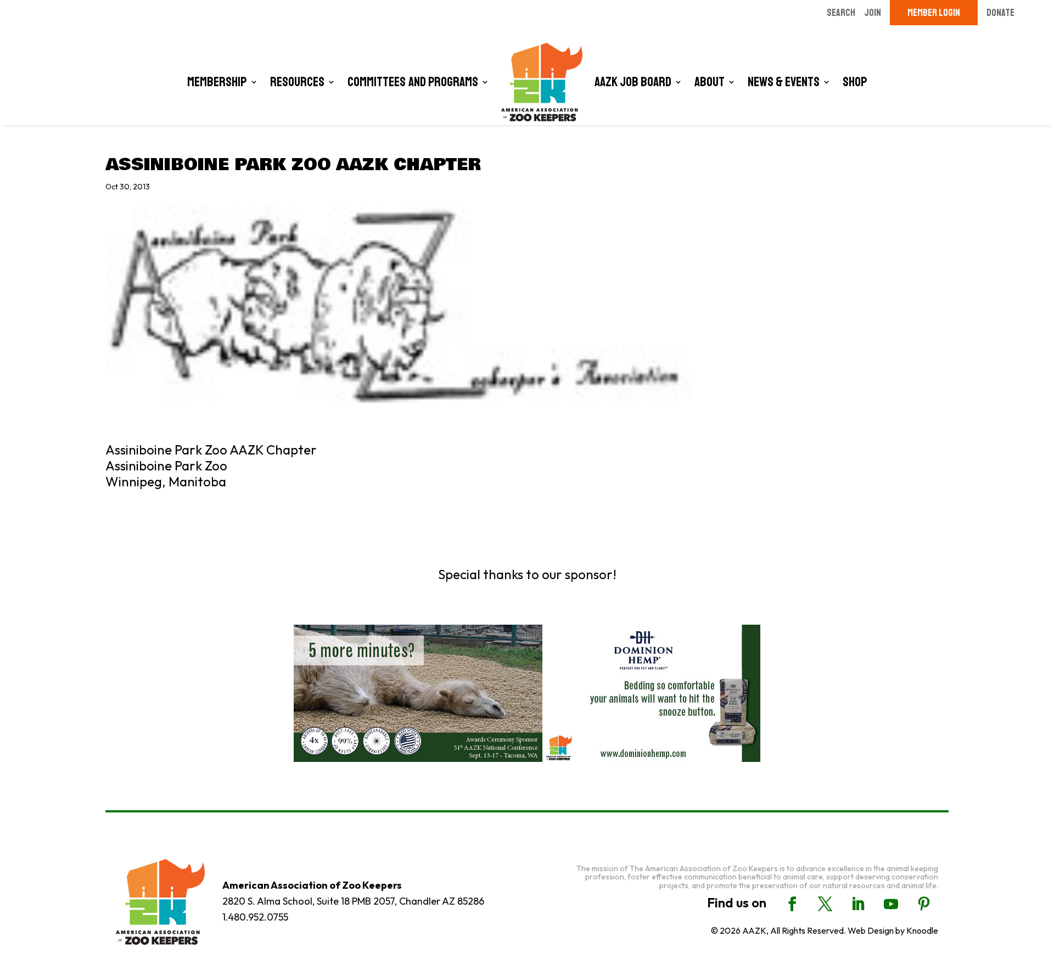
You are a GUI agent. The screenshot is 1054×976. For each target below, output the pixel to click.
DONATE (1000, 13)
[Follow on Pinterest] (924, 904)
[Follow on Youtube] (891, 904)
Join (872, 13)
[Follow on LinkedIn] (858, 904)
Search (841, 13)
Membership (217, 82)
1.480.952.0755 (255, 917)
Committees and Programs (412, 82)
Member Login (933, 13)
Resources (297, 82)
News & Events (784, 82)
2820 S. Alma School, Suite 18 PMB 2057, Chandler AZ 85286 (353, 901)
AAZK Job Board (633, 82)
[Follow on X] (825, 904)
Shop (855, 82)
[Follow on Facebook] (792, 904)
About (709, 82)
